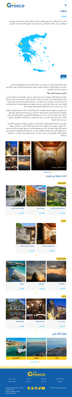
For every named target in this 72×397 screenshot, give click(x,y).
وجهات (28, 379)
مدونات (28, 381)
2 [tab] (50, 172)
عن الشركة (44, 379)
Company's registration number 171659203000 (14, 388)
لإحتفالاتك (59, 381)
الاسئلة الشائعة (12, 381)
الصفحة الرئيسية (59, 379)
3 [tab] (47, 172)
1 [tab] (52, 172)
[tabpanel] (49, 155)
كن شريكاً (43, 381)
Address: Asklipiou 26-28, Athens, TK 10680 (12, 392)
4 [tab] (45, 172)
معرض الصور (12, 379)
